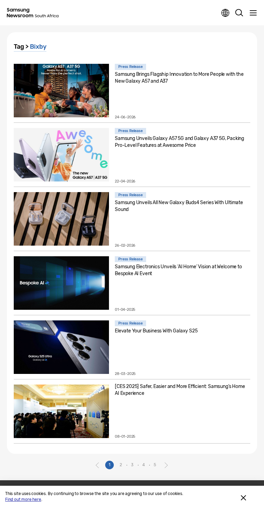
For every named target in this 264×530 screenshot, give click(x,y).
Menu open (253, 13)
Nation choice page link (225, 13)
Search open (239, 13)
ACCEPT (243, 498)
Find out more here (23, 499)
